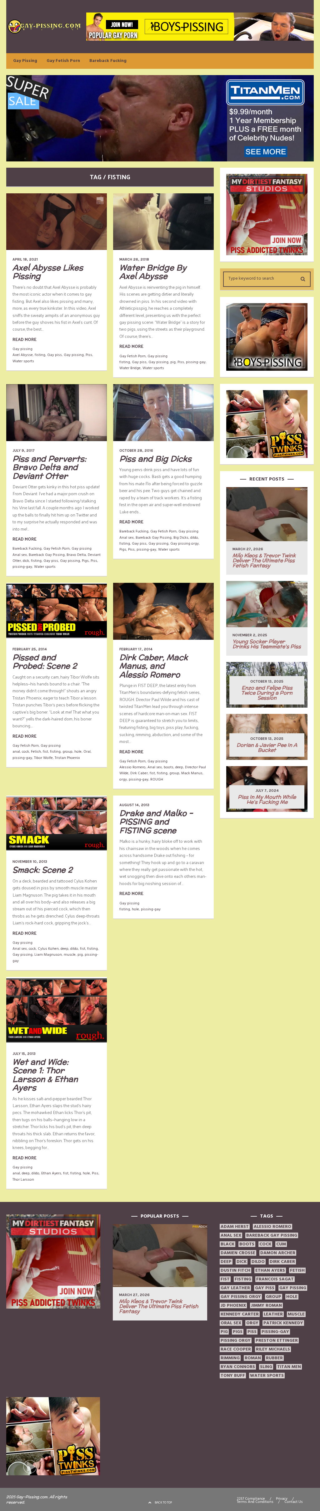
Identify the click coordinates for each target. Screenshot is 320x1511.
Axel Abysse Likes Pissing (47, 272)
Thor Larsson (23, 1179)
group (67, 751)
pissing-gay (196, 362)
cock (25, 751)
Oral (87, 751)
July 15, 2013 (24, 1053)
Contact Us (293, 1501)
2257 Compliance (251, 1498)
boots (168, 767)
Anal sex (19, 554)
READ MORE (24, 339)
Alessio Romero (132, 767)
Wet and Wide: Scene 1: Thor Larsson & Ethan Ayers (45, 1074)
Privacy (282, 1498)
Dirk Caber (139, 773)
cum (281, 1244)
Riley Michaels (273, 1349)
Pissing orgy (236, 1340)
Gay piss (54, 355)
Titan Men (289, 1367)
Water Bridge (130, 368)
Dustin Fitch (235, 1270)
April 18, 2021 (25, 259)
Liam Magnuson (48, 954)
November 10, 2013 (29, 861)
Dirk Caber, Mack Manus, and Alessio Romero (153, 666)
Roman (253, 1358)
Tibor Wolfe (43, 758)
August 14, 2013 (134, 805)
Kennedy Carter (240, 1314)
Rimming (230, 1358)
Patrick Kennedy (283, 1323)
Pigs (85, 560)
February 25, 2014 (29, 649)
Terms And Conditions (255, 1501)
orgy (123, 779)
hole (78, 751)
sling (266, 1367)
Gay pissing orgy (184, 543)
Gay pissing (22, 349)
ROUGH (156, 779)
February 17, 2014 (135, 649)
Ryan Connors (238, 1367)
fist (45, 751)
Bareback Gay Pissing (47, 554)
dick (26, 560)
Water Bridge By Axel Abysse (153, 272)
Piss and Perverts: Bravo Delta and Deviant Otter (49, 467)
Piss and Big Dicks (155, 458)
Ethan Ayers (51, 1173)
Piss (89, 355)
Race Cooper (236, 1349)
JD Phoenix (233, 1305)
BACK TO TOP (163, 1502)
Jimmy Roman (266, 1305)
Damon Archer (277, 1253)
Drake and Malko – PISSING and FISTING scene (156, 821)
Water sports (23, 361)
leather (273, 1314)
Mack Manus (191, 773)
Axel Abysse (22, 355)
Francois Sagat (275, 1279)
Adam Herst (235, 1227)
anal (16, 751)
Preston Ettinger (277, 1340)
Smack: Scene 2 (42, 869)
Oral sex (231, 1323)
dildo (194, 537)
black (227, 1244)
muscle (70, 954)
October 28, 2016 (136, 450)
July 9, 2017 (23, 450)
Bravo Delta (76, 554)
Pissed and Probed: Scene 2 (44, 662)
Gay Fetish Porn (63, 61)
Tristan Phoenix (67, 758)
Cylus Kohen (48, 948)
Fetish (36, 751)
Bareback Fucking (108, 61)
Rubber (274, 1358)
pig (173, 362)
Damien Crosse (238, 1253)
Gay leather (235, 1288)
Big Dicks (180, 537)
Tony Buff (233, 1375)
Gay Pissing (25, 61)
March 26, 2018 (134, 259)
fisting (40, 355)
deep (179, 767)
